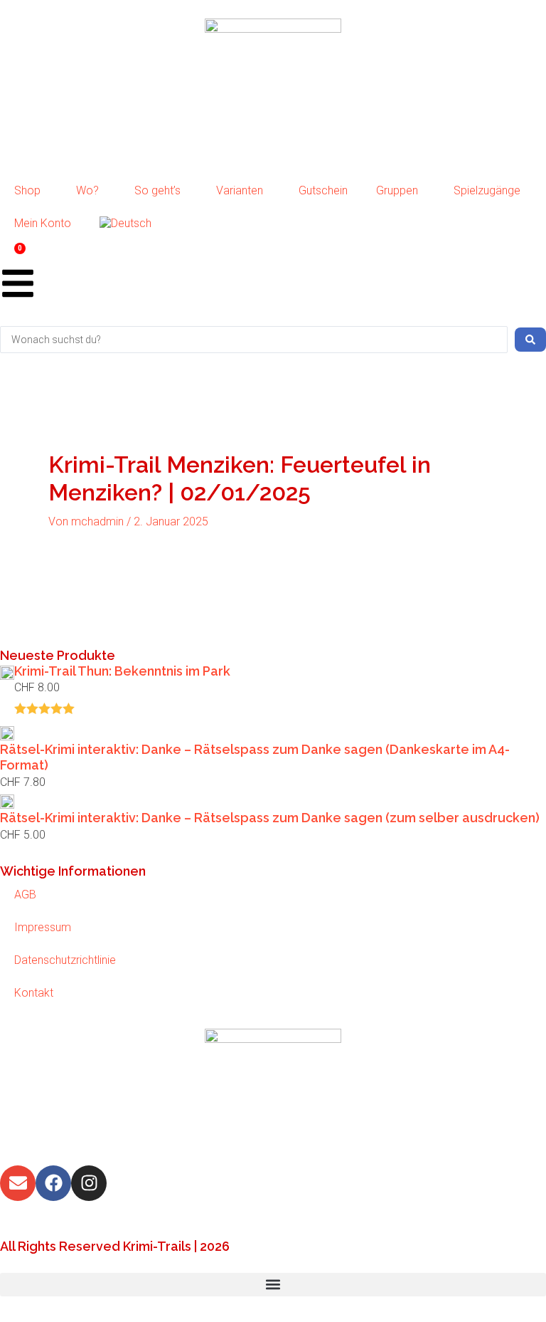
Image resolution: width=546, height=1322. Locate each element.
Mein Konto (42, 223)
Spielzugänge (487, 190)
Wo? (87, 190)
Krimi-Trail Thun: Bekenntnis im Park (122, 670)
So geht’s (157, 190)
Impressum (42, 927)
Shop (27, 190)
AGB (25, 894)
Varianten (239, 190)
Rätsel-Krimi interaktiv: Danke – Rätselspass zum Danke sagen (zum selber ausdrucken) (270, 817)
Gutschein (323, 190)
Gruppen (397, 190)
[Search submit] (530, 339)
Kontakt (33, 993)
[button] (273, 1284)
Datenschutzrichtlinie (65, 960)
